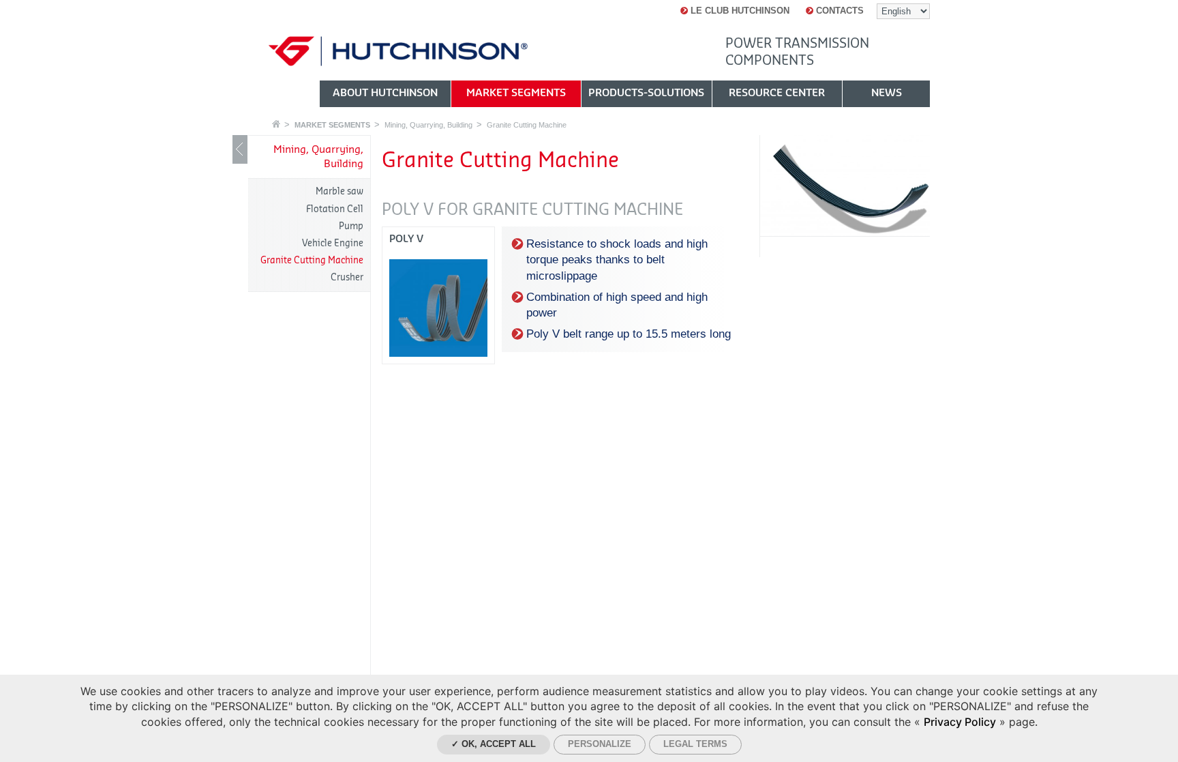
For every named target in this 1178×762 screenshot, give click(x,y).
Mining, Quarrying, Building (428, 125)
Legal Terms (695, 744)
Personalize (599, 744)
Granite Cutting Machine (527, 125)
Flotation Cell (334, 209)
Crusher (347, 277)
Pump (351, 226)
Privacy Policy (960, 722)
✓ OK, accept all (493, 744)
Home (276, 124)
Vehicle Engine (332, 243)
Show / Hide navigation (239, 149)
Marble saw (339, 191)
